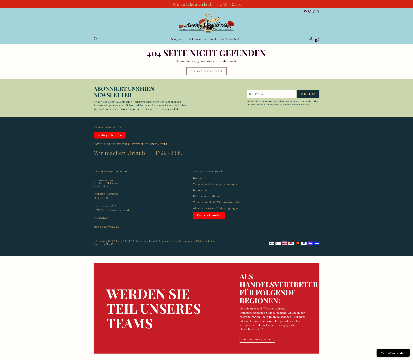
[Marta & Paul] (206, 23)
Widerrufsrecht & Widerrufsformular (216, 202)
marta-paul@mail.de (106, 226)
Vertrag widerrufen (109, 135)
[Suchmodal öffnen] (95, 39)
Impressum (200, 190)
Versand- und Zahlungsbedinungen (215, 184)
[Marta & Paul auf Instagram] (309, 11)
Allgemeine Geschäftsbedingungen (215, 208)
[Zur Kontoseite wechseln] (311, 39)
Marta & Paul (123, 241)
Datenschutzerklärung (207, 196)
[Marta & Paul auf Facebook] (305, 11)
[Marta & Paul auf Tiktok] (313, 11)
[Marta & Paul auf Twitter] (318, 11)
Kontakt (198, 178)
